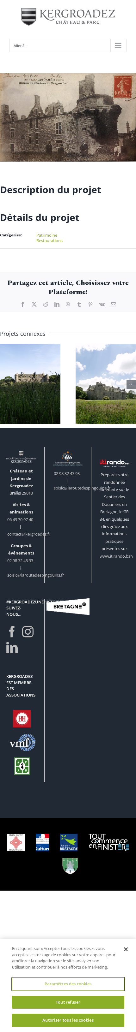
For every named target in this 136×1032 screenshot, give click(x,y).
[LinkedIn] (12, 647)
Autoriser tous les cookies (67, 1020)
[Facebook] (12, 632)
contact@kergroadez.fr (28, 534)
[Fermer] (126, 949)
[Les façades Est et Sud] (106, 384)
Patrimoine (46, 235)
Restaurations (49, 240)
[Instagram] (28, 632)
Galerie (30, 372)
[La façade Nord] (30, 384)
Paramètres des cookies (68, 984)
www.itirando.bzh (116, 556)
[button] (4, 384)
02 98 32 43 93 (20, 560)
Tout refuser (68, 1002)
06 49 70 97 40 (20, 519)
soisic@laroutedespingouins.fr (35, 575)
